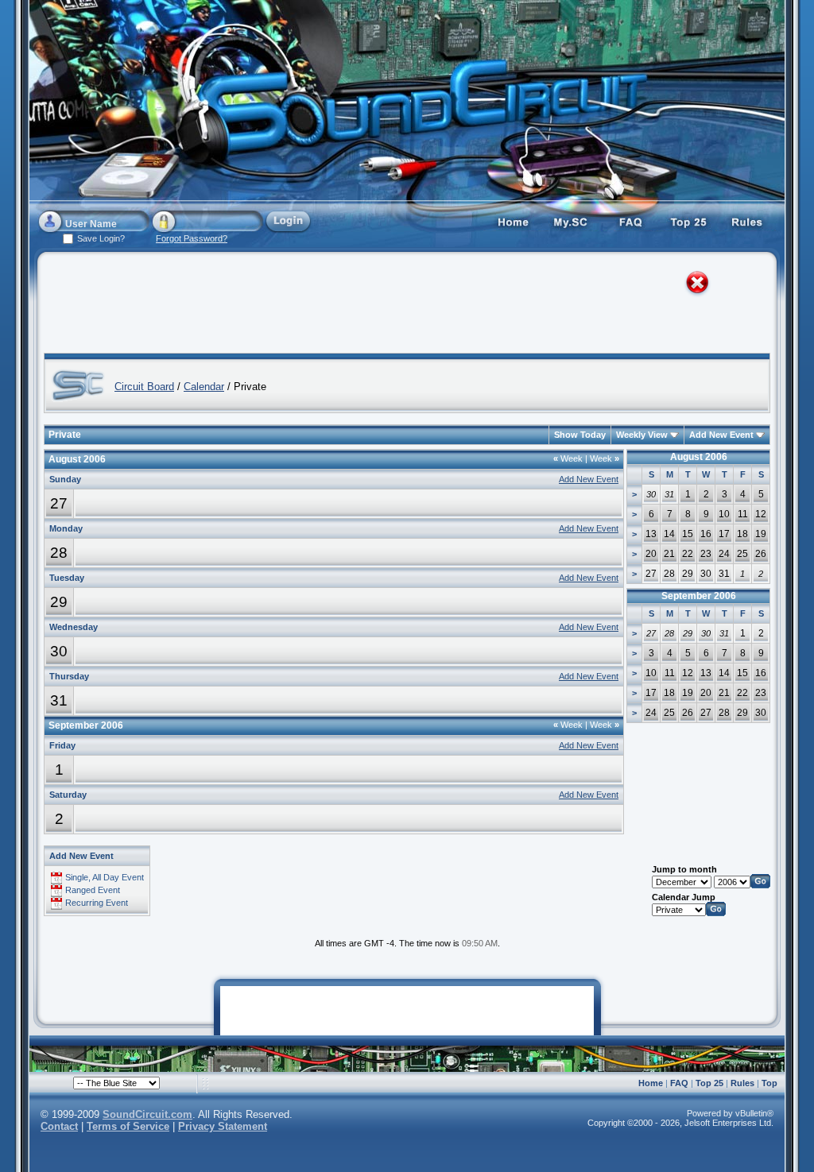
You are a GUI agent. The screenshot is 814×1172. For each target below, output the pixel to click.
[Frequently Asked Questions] (630, 221)
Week (568, 458)
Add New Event (721, 434)
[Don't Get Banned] (748, 221)
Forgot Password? (191, 238)
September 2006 (698, 595)
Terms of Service (128, 1126)
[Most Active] (689, 221)
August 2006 (698, 456)
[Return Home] (512, 221)
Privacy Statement (222, 1126)
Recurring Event (96, 902)
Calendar (204, 387)
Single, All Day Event (104, 877)
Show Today (580, 434)
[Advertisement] (392, 306)
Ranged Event (92, 890)
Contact (59, 1126)
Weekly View (642, 434)
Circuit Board (144, 387)
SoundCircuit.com (147, 1114)
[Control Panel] (571, 221)
